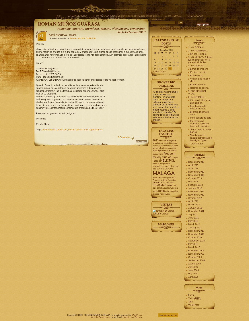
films (161, 154)
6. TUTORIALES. (116, 18)
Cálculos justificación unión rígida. (200, 101)
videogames (165, 194)
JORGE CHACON (165, 169)
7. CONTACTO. (93, 18)
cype (155, 151)
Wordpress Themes (133, 317)
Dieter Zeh (62, 129)
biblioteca (173, 143)
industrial (157, 164)
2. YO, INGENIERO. (77, 16)
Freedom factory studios (164, 155)
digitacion (162, 151)
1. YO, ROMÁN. (173, 16)
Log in (191, 295)
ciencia (162, 145)
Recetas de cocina (199, 88)
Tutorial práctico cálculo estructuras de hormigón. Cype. (201, 138)
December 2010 (196, 231)
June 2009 (193, 270)
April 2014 (193, 168)
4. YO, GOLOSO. (195, 16)
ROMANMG (159, 185)
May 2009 (193, 273)
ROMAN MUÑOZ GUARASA (69, 23)
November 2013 (196, 175)
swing (171, 188)
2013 (156, 140)
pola (169, 177)
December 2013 (196, 172)
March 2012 (194, 204)
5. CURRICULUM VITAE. (68, 18)
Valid (194, 298)
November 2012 (196, 195)
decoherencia (49, 129)
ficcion (155, 154)
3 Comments (124, 137)
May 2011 (193, 221)
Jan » (163, 71)
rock (172, 182)
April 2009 (193, 277)
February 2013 (195, 185)
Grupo (175, 157)
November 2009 (196, 254)
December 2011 (196, 211)
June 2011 (193, 217)
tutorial (156, 191)
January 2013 (195, 188)
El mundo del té (198, 84)
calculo (156, 145)
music (164, 177)
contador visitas (160, 213)
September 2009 (196, 260)
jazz (154, 169)
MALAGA (164, 173)
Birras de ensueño (199, 69)
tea (176, 188)
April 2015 (193, 165)
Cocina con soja (198, 72)
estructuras (171, 151)
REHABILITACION (161, 182)
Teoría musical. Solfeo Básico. (201, 130)
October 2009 (195, 257)
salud (170, 185)
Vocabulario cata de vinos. (200, 80)
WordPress (193, 305)
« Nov (156, 71)
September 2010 (196, 240)
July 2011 (193, 214)
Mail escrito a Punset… (64, 35)
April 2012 (193, 201)
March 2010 (194, 247)
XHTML (167, 315)
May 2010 (193, 244)
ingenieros (165, 164)
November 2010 (196, 234)
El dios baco (196, 75)
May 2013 (193, 181)
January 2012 (195, 208)
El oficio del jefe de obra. (199, 113)
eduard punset (75, 129)
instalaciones (158, 166)
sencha (160, 188)
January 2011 (195, 227)
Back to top (141, 141)
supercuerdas (96, 129)
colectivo (162, 148)
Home (59, 16)
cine (168, 145)
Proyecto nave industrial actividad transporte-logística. (200, 123)
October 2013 (195, 178)
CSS (175, 315)
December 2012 (196, 191)
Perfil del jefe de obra (200, 118)
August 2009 (194, 263)
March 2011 (194, 224)
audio (166, 143)
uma (162, 190)
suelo (166, 188)
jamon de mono (171, 166)
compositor (171, 148)
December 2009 (196, 250)
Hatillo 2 (156, 161)
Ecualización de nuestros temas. (198, 107)
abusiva (162, 140)
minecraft (157, 177)
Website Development (100, 317)
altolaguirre (171, 140)
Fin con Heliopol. (198, 54)
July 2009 (193, 267)
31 (170, 68)
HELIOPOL (167, 160)
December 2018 (196, 162)
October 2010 (195, 237)
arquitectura (158, 143)
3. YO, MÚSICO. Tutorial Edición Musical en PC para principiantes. (126, 16)
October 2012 (195, 198)
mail (86, 129)
